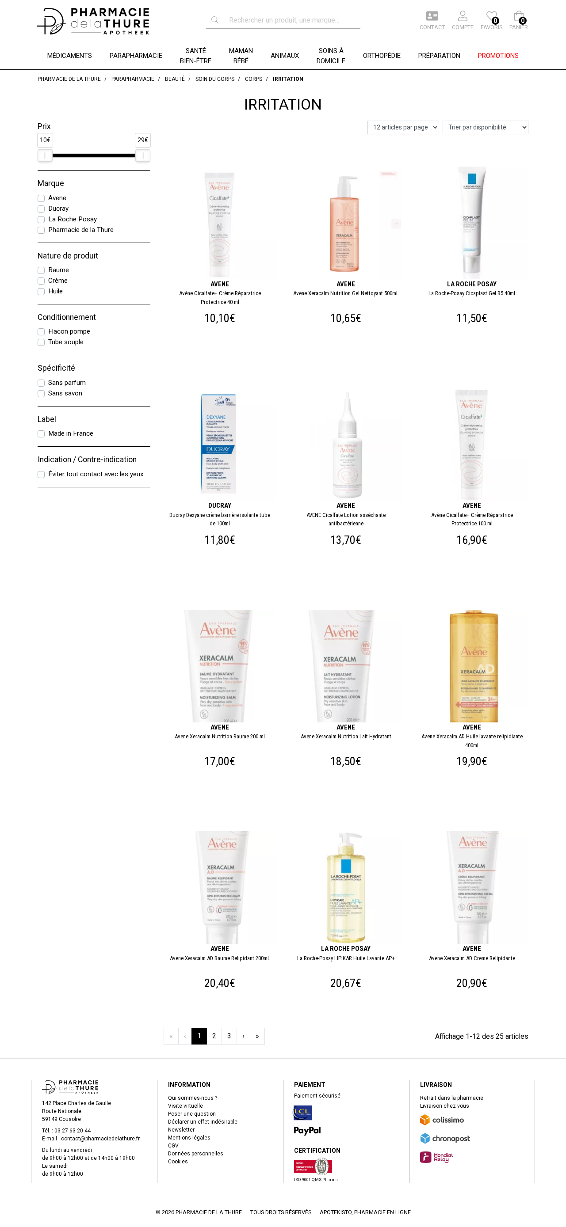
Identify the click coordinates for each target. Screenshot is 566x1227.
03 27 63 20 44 (72, 1131)
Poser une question (192, 1114)
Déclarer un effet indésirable (202, 1122)
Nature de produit (68, 255)
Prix (44, 126)
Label (47, 419)
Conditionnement (67, 317)
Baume (58, 270)
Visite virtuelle (185, 1106)
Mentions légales (189, 1138)
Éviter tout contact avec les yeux (96, 474)
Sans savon (65, 393)
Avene (57, 198)
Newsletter (181, 1130)
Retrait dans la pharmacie (451, 1098)
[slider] (45, 155)
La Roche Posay (72, 219)
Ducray (58, 209)
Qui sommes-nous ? (192, 1098)
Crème (58, 281)
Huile (55, 291)
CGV (173, 1146)
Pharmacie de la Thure (81, 230)
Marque (51, 183)
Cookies (178, 1162)
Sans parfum (67, 383)
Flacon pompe (69, 331)
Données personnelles (195, 1154)
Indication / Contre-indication (87, 459)
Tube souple (66, 342)
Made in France (70, 433)
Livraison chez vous (444, 1106)
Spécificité (56, 368)
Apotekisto (365, 1212)
